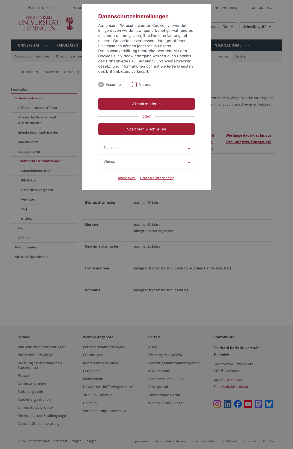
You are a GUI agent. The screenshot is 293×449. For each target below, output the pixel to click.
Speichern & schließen (146, 129)
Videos (145, 84)
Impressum (127, 178)
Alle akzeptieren (146, 104)
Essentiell (114, 84)
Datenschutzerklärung (157, 178)
